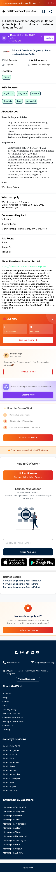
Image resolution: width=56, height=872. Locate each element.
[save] (43, 11)
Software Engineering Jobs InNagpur (22, 581)
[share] (50, 11)
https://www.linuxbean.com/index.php (22, 267)
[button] (28, 3)
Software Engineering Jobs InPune (20, 584)
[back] (4, 11)
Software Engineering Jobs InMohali (21, 587)
